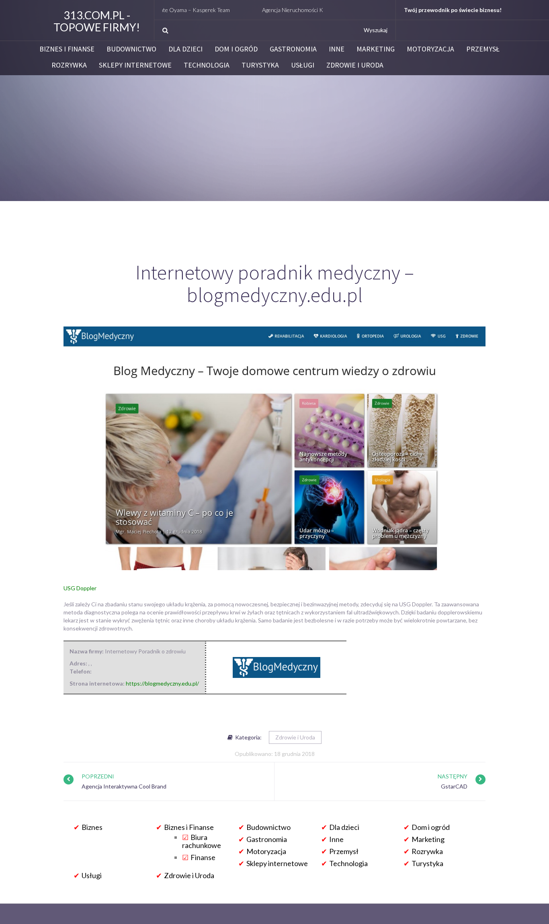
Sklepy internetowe (135, 65)
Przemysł (483, 49)
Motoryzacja (430, 49)
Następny (452, 776)
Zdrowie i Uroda (354, 65)
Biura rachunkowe (201, 841)
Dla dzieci (185, 49)
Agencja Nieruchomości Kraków (270, 9)
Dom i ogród (236, 49)
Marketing (375, 49)
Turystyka (260, 65)
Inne (336, 49)
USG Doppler (80, 588)
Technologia (206, 65)
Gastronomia (293, 49)
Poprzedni (98, 776)
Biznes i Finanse (66, 49)
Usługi (302, 65)
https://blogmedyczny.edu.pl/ (162, 683)
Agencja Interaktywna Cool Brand (124, 786)
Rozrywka (69, 65)
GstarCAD (454, 786)
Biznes (92, 827)
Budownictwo (131, 49)
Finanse (203, 857)
